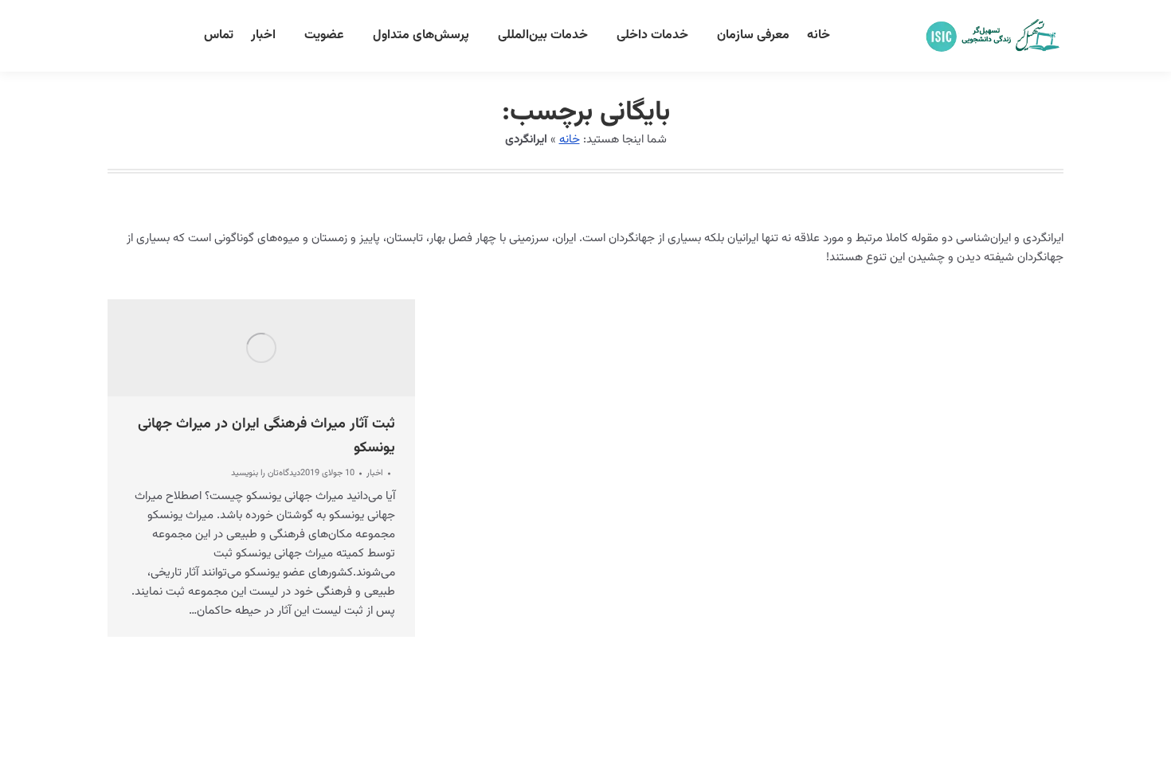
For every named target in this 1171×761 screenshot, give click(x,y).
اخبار (374, 473)
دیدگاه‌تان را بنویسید (265, 473)
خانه (569, 140)
